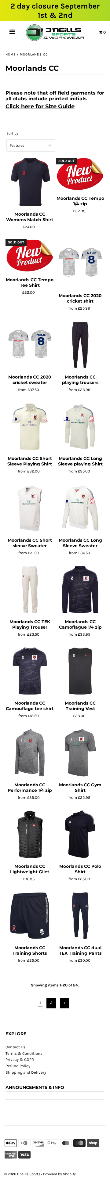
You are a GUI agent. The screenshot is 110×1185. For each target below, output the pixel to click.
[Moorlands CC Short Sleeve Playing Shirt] (30, 426)
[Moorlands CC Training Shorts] (30, 916)
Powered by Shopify (59, 1174)
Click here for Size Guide (40, 106)
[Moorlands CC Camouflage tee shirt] (30, 671)
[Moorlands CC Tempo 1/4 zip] (80, 174)
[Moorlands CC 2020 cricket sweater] (30, 345)
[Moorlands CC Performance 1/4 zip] (30, 752)
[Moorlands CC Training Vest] (80, 671)
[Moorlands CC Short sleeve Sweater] (30, 508)
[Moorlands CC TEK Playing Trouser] (30, 590)
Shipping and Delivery (26, 1072)
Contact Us (15, 1047)
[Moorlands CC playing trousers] (80, 345)
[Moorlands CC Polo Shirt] (80, 834)
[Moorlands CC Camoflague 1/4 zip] (80, 590)
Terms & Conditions (24, 1053)
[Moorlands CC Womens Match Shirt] (30, 182)
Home (11, 54)
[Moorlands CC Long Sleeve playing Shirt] (80, 426)
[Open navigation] (12, 32)
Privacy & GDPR (20, 1059)
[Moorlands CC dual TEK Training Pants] (80, 916)
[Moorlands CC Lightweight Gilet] (30, 834)
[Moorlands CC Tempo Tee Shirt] (30, 255)
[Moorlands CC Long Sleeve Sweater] (80, 508)
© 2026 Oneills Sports (22, 1174)
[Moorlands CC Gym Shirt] (80, 752)
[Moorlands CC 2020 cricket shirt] (80, 263)
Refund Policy (18, 1066)
